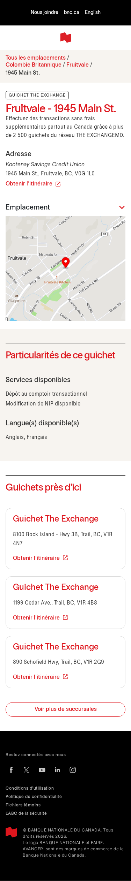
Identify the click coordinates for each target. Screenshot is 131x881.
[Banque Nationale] (65, 37)
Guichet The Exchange (56, 519)
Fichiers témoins (23, 805)
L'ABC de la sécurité (26, 813)
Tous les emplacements (36, 58)
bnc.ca (71, 12)
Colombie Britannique (33, 65)
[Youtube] (42, 769)
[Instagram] (72, 769)
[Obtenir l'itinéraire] (65, 268)
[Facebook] (11, 769)
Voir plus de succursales (66, 709)
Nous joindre (44, 12)
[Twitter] (26, 769)
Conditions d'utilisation (30, 788)
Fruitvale (77, 65)
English (93, 12)
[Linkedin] (57, 769)
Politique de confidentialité (34, 797)
